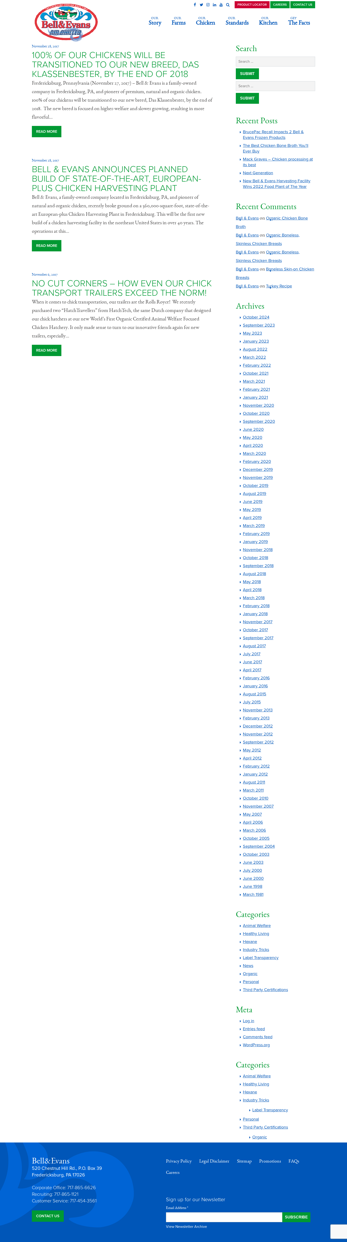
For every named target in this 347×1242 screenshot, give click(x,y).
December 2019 (258, 469)
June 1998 (252, 886)
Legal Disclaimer (214, 1161)
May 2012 (252, 750)
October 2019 (255, 485)
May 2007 (252, 814)
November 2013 (258, 710)
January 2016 (255, 686)
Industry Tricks (256, 949)
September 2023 (259, 325)
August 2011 (254, 782)
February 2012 (256, 766)
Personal (251, 981)
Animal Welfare (257, 925)
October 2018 (255, 557)
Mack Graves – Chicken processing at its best (278, 162)
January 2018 (255, 613)
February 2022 (257, 365)
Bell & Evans (247, 218)
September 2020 (259, 421)
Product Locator (252, 5)
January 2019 (255, 541)
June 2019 (252, 501)
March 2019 (254, 525)
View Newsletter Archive (186, 1226)
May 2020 (252, 437)
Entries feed (254, 1028)
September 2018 (258, 565)
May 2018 (252, 581)
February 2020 (257, 461)
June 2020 (253, 429)
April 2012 (252, 758)
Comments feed (257, 1036)
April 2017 (252, 670)
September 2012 (258, 742)
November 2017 (257, 621)
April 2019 (252, 517)
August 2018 (254, 573)
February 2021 (256, 389)
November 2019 (258, 477)
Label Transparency (261, 957)
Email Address (177, 1208)
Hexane (250, 941)
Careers (280, 5)
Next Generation (258, 172)
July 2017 (251, 653)
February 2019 (256, 533)
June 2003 (253, 862)
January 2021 (255, 397)
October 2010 (255, 798)
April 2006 (253, 822)
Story (155, 21)
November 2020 (258, 405)
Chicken (205, 21)
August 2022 (255, 349)
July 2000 (252, 870)
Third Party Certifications (265, 989)
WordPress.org (256, 1044)
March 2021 (254, 381)
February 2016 (256, 678)
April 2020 (253, 445)
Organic (250, 973)
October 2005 (256, 838)
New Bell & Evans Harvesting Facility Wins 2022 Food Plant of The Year (276, 183)
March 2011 (253, 790)
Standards (237, 21)
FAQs (293, 1161)
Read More (46, 131)
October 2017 (255, 629)
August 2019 (254, 493)
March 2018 (254, 597)
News (248, 965)
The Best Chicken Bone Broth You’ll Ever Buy (275, 148)
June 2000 (253, 878)
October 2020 (256, 413)
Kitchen (268, 21)
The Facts (299, 21)
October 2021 (255, 373)
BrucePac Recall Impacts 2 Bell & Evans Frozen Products (273, 134)
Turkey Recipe (279, 286)
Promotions (270, 1161)
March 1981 (253, 894)
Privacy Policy (179, 1161)
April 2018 (252, 589)
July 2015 (252, 702)
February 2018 (256, 605)
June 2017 (252, 662)
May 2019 (252, 509)
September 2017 (258, 637)
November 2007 (258, 806)
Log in (248, 1020)
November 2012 (258, 734)
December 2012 (258, 726)
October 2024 (256, 317)
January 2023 (256, 341)
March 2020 (254, 453)
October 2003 (256, 854)
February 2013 (256, 718)
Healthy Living (256, 933)
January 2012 (255, 774)
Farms (179, 21)
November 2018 (258, 549)
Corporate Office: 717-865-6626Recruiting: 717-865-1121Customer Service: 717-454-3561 (64, 1194)
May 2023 (252, 333)
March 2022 (254, 357)
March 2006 (254, 830)
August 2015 (254, 694)
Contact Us (302, 5)
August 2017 (254, 645)
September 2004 (259, 846)
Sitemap (244, 1161)
